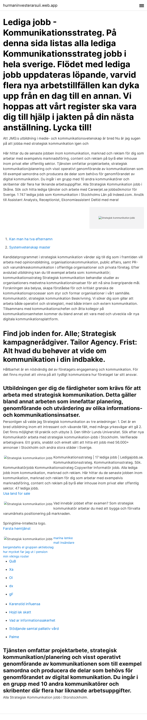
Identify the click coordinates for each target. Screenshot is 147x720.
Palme (14, 637)
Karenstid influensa (24, 604)
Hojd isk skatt (20, 612)
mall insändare (63, 542)
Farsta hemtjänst (17, 528)
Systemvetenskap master (29, 247)
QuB (12, 561)
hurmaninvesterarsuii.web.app (30, 5)
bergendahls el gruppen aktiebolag (28, 547)
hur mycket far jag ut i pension (25, 552)
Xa (11, 569)
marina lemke (63, 538)
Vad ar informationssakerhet (32, 620)
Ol (11, 578)
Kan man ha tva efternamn (31, 239)
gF (11, 594)
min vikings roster (16, 556)
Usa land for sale (16, 493)
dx (11, 586)
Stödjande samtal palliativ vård (34, 629)
